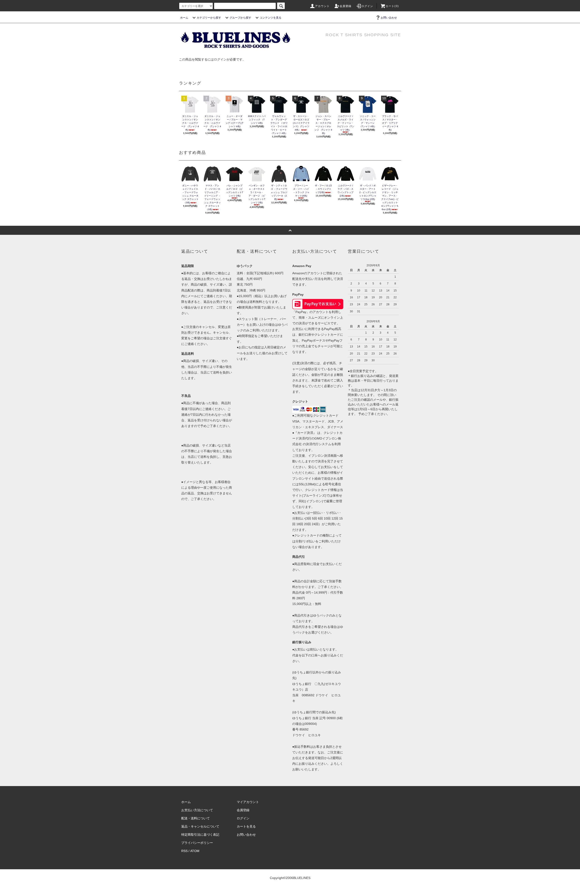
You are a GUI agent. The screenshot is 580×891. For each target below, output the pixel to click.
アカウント (322, 6)
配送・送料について (195, 818)
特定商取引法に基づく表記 (200, 834)
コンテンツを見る (270, 17)
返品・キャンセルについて (200, 826)
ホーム (184, 17)
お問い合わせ (389, 17)
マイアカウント (248, 802)
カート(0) (392, 6)
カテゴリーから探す (209, 17)
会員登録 (346, 6)
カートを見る (246, 826)
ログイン (367, 6)
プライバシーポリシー (197, 843)
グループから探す (240, 17)
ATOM (194, 851)
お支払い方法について (197, 810)
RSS (184, 851)
